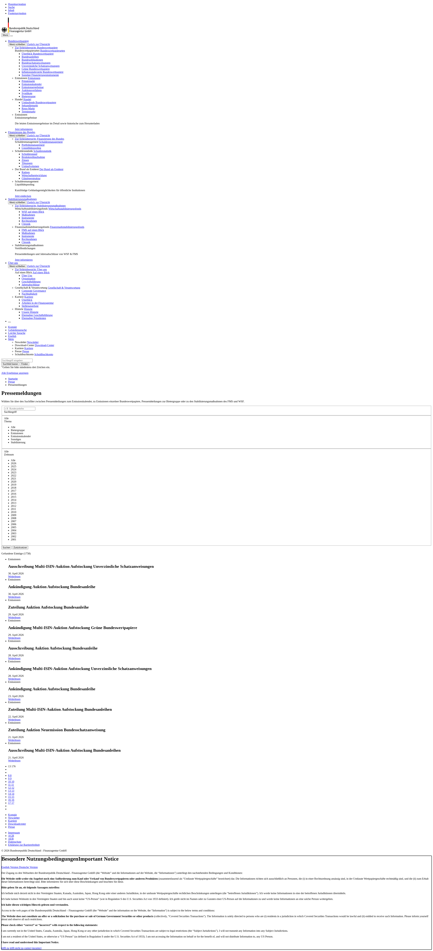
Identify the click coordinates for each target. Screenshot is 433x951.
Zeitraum (9, 454)
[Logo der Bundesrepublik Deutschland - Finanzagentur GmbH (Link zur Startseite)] (20, 31)
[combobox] (17, 360)
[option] (220, 427)
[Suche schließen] (11, 35)
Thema (8, 421)
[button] (18, 41)
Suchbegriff (10, 411)
